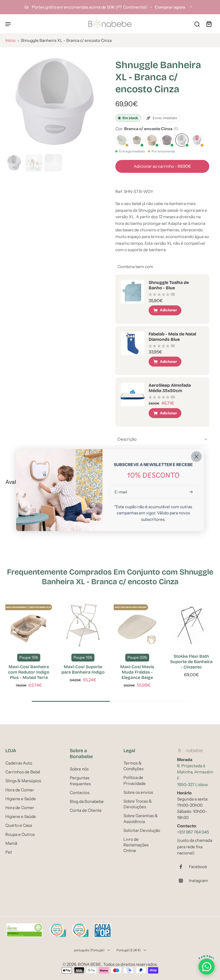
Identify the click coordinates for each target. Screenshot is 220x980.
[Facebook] (183, 867)
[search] (197, 24)
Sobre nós (79, 768)
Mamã (11, 843)
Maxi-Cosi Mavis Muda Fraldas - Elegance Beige (137, 672)
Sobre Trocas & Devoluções (137, 804)
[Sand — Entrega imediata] (151, 140)
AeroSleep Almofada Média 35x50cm (170, 388)
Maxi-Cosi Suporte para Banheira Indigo (83, 669)
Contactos (79, 792)
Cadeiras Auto (18, 763)
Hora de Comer (19, 789)
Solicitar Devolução (141, 830)
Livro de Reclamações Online (136, 845)
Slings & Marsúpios (23, 781)
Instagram (198, 880)
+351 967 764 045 (193, 832)
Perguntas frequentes (80, 780)
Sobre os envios (138, 792)
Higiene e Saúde (20, 798)
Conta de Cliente (86, 810)
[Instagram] (183, 881)
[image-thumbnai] (14, 162)
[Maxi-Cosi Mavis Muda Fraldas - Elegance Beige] (137, 625)
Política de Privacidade (134, 780)
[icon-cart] (209, 24)
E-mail (121, 491)
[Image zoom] (55, 102)
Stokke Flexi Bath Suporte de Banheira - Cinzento (191, 662)
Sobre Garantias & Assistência (140, 818)
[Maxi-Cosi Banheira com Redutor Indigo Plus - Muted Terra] (28, 625)
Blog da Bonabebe (87, 801)
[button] (162, 166)
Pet (8, 852)
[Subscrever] (190, 491)
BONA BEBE (89, 964)
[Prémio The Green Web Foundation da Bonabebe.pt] (24, 930)
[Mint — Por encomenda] (121, 140)
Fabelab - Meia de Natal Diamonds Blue (172, 336)
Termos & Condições (133, 765)
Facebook (198, 866)
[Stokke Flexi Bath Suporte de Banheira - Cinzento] (191, 625)
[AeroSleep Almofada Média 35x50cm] (132, 394)
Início (10, 40)
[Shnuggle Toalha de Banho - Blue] (132, 291)
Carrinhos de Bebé (22, 771)
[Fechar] (196, 456)
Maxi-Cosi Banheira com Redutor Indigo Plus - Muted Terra (28, 672)
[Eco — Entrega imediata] (136, 140)
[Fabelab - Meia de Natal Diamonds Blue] (132, 343)
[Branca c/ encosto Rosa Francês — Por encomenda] (196, 140)
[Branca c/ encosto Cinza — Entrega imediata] (181, 140)
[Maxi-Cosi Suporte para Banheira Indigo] (83, 625)
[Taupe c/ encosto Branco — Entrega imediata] (166, 140)
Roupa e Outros (20, 834)
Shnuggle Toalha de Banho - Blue (169, 285)
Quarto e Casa (18, 825)
